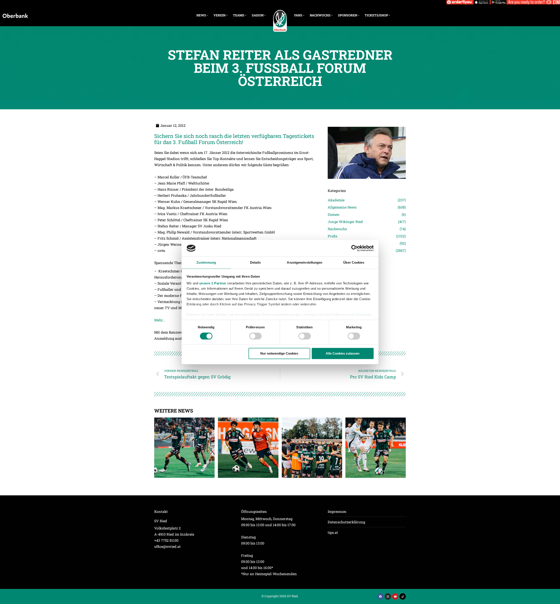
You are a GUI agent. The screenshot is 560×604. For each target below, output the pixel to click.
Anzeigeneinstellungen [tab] (304, 263)
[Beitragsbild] (184, 448)
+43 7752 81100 (166, 540)
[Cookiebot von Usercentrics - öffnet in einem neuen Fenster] (354, 248)
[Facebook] (380, 596)
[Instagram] (388, 596)
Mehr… (159, 320)
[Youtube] (395, 596)
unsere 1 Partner (212, 283)
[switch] (255, 335)
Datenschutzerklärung (346, 522)
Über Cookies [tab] (353, 263)
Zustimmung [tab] (206, 263)
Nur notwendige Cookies (279, 353)
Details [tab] (255, 263)
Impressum (337, 511)
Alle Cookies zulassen (342, 353)
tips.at (333, 532)
